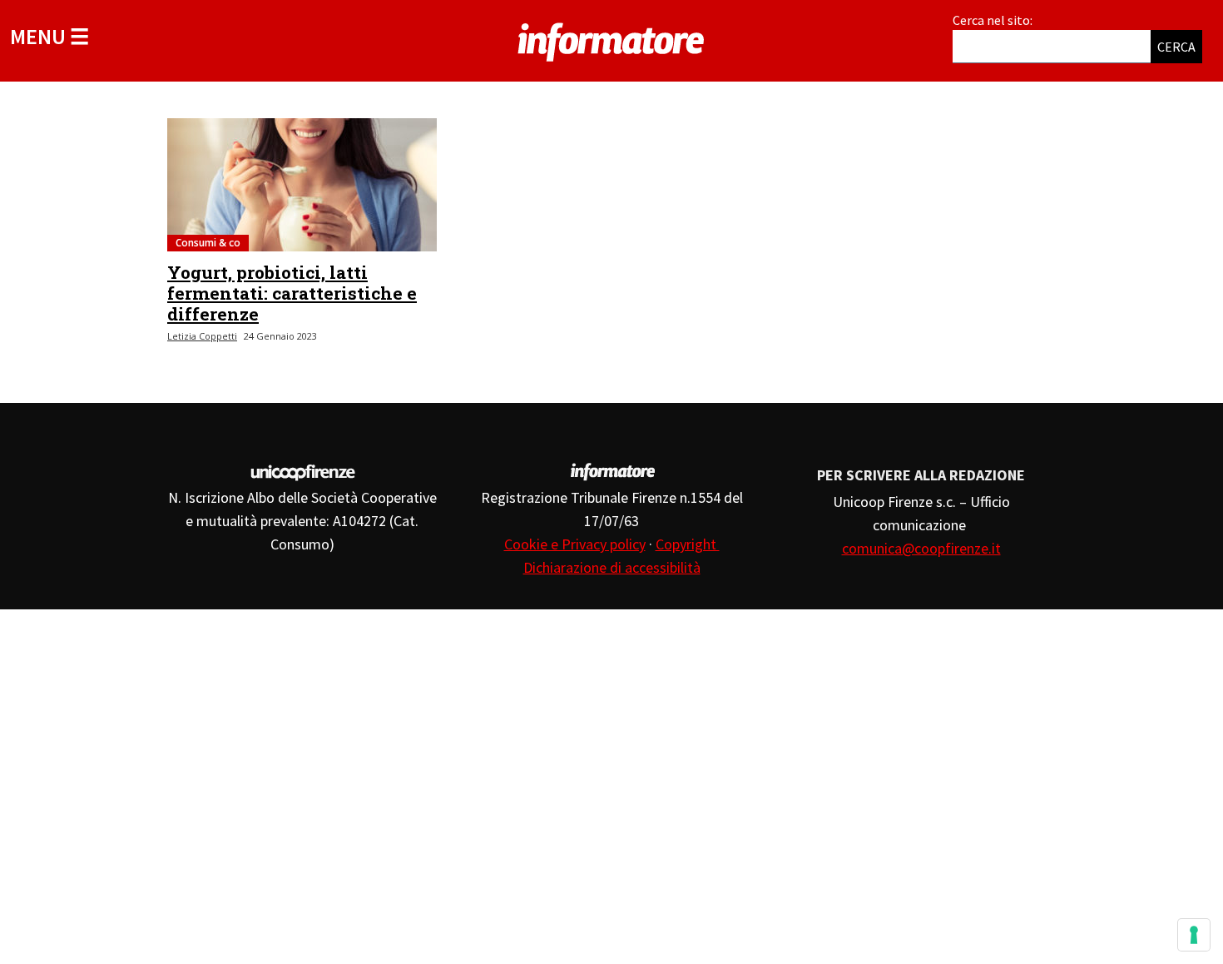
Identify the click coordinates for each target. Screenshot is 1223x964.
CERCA (1176, 46)
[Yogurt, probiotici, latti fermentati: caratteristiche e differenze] (302, 184)
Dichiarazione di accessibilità (612, 567)
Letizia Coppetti (202, 336)
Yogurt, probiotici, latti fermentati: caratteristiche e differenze (292, 293)
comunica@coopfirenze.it (921, 548)
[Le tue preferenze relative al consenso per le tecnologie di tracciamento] (1194, 935)
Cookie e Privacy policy (575, 544)
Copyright (688, 544)
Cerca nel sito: (992, 20)
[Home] (611, 39)
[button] (49, 36)
